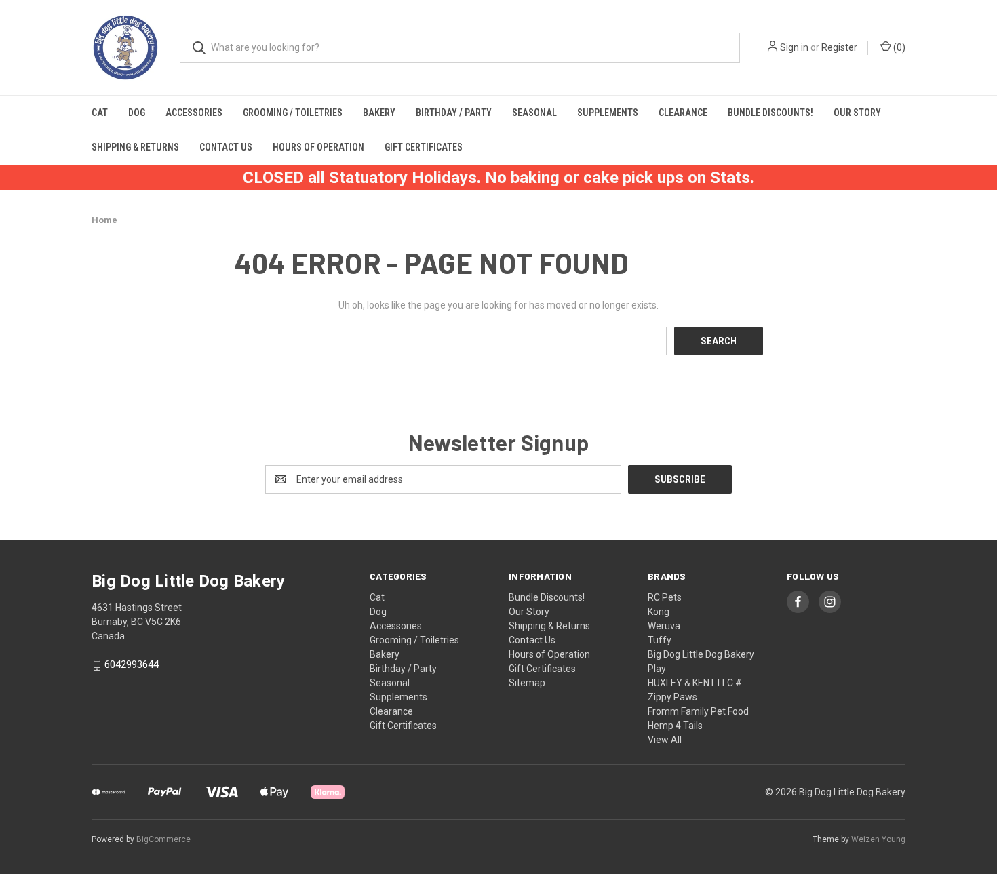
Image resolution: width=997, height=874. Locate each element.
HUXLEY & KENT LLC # (695, 682)
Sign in (794, 47)
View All (665, 739)
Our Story (857, 112)
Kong (658, 611)
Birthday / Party (454, 112)
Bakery (379, 112)
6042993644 (131, 665)
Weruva (664, 625)
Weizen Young (878, 839)
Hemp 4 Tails (675, 725)
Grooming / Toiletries (293, 112)
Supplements (607, 112)
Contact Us (225, 147)
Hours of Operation (318, 147)
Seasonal (534, 112)
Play (657, 668)
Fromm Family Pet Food (698, 711)
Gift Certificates (424, 147)
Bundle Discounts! (770, 112)
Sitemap (527, 682)
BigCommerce (163, 839)
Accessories (193, 112)
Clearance (683, 112)
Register (839, 47)
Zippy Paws (672, 697)
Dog (136, 112)
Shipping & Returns (135, 147)
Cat (100, 112)
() (898, 47)
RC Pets (665, 597)
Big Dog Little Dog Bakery (701, 654)
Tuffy (659, 640)
